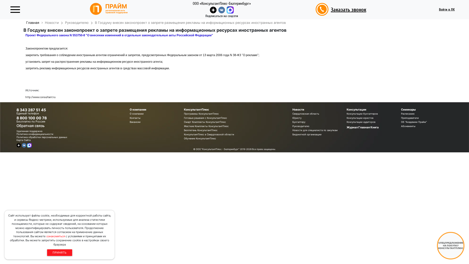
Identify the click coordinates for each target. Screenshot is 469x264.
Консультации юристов (360, 118)
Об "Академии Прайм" (414, 122)
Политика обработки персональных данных (41, 137)
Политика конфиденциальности (34, 134)
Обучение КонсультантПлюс (200, 138)
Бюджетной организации (307, 134)
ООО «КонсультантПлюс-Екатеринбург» (222, 3)
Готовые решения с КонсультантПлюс (205, 118)
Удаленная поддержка (29, 131)
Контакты (135, 118)
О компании (137, 113)
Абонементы (408, 126)
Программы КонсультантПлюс (201, 113)
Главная (32, 23)
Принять (60, 252)
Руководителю (300, 126)
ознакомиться (55, 236)
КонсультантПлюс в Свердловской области (209, 134)
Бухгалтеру (298, 122)
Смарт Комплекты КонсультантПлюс (205, 122)
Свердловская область (305, 113)
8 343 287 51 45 (31, 110)
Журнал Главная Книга (363, 127)
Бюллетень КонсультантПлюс (200, 130)
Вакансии (135, 122)
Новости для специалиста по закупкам (315, 130)
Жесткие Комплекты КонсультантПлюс (206, 126)
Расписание (407, 113)
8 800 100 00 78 (31, 118)
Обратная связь (30, 126)
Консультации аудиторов (361, 122)
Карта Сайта (23, 140)
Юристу (297, 118)
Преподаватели (410, 118)
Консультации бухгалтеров (362, 113)
